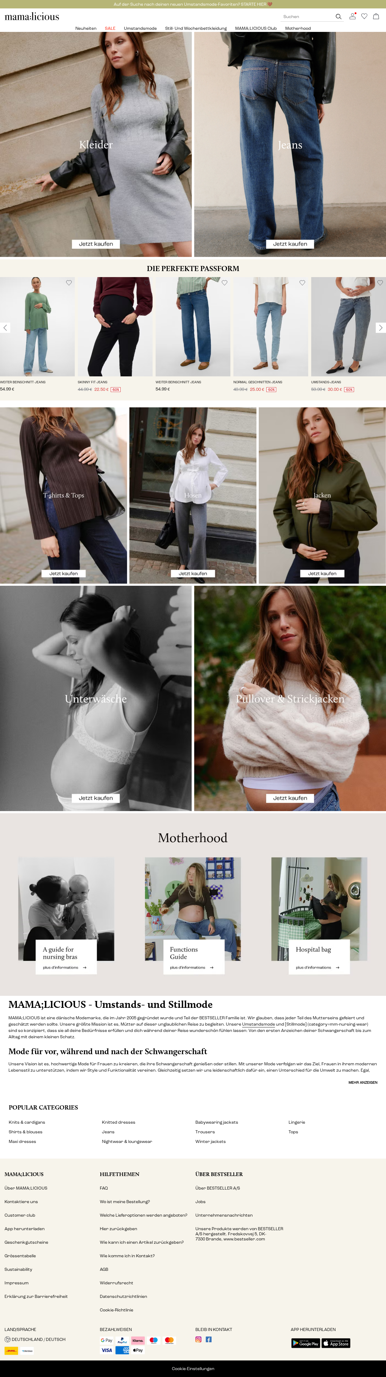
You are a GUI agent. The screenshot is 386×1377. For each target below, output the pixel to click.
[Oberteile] (63, 495)
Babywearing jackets (216, 1122)
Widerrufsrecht (116, 1283)
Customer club (20, 1215)
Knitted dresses (118, 1122)
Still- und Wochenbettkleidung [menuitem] (196, 28)
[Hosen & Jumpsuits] (193, 495)
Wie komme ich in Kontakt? (127, 1255)
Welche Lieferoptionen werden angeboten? (143, 1215)
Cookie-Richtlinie (116, 1310)
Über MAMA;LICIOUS (26, 1188)
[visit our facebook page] (209, 1341)
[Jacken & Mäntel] (322, 495)
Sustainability (18, 1269)
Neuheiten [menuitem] (85, 28)
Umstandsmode (258, 1024)
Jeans (108, 1132)
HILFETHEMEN (119, 1174)
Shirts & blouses (26, 1132)
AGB (104, 1269)
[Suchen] (339, 16)
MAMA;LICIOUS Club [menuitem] (256, 28)
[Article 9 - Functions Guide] (193, 904)
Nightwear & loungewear (127, 1141)
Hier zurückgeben (118, 1228)
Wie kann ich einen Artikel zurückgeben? (142, 1242)
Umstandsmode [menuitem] (140, 28)
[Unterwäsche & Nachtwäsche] (96, 698)
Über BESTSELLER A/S (217, 1188)
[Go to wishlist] (364, 17)
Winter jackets (210, 1141)
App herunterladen (25, 1228)
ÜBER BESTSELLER (219, 1174)
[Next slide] (381, 328)
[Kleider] (96, 144)
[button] (37, 327)
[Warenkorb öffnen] (376, 16)
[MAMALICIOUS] (32, 19)
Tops (293, 1132)
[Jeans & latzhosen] (290, 144)
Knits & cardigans (27, 1122)
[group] (37, 339)
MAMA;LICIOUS (24, 1174)
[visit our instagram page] (198, 1341)
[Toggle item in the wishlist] (69, 283)
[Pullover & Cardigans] (290, 698)
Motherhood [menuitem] (298, 28)
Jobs (200, 1201)
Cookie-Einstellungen (193, 1368)
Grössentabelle (20, 1255)
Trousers (205, 1132)
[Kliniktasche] (321, 904)
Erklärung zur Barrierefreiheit (36, 1296)
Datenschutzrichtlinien (123, 1296)
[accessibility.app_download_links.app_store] (336, 1348)
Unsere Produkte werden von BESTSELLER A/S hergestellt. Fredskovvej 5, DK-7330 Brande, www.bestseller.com (239, 1234)
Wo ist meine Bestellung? (125, 1201)
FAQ (104, 1188)
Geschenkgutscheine (26, 1242)
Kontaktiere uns (21, 1201)
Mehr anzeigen (363, 1082)
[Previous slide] (5, 328)
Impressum (17, 1283)
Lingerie (297, 1122)
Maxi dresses (22, 1141)
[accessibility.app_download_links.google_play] (306, 1348)
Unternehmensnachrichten (224, 1215)
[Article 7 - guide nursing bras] (64, 904)
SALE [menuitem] (110, 28)
